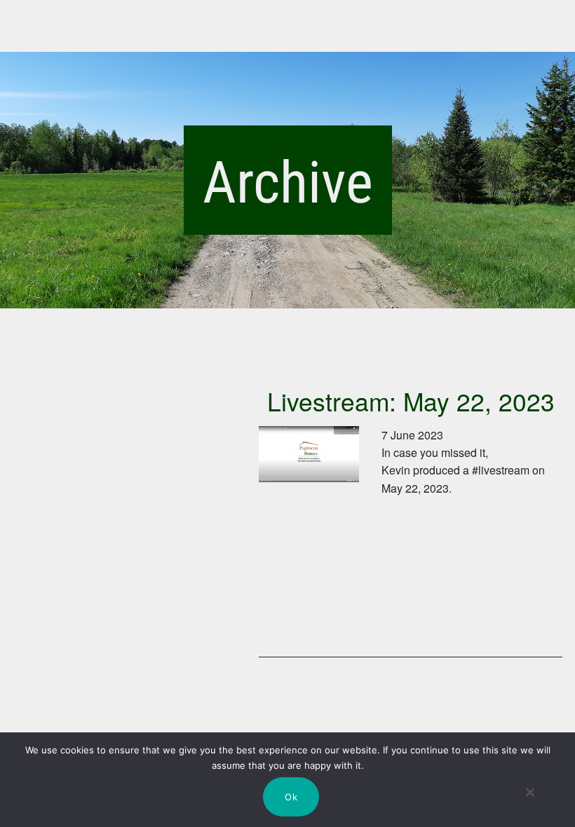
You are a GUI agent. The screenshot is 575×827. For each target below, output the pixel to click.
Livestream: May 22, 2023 (411, 400)
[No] (530, 804)
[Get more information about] (309, 538)
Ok (291, 796)
